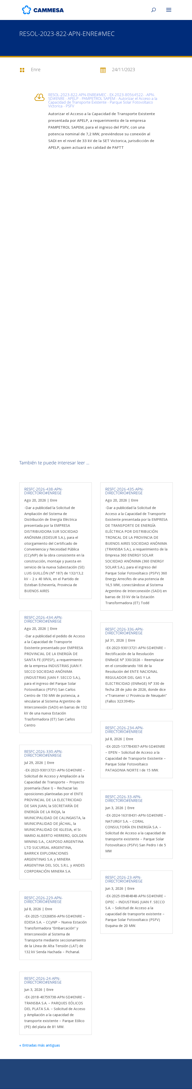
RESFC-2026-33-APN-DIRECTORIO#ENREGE (123, 798)
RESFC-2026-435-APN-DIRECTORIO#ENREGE (124, 491)
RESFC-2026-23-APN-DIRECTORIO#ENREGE (123, 879)
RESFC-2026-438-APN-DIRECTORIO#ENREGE (43, 491)
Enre (53, 500)
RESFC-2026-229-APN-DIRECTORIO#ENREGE (43, 899)
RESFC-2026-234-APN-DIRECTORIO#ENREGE (124, 729)
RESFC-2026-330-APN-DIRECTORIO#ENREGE (43, 753)
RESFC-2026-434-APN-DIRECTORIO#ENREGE (43, 619)
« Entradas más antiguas (39, 1045)
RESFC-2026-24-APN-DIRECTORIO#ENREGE (43, 980)
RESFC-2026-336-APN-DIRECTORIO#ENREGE (124, 631)
